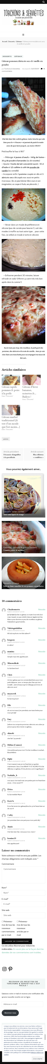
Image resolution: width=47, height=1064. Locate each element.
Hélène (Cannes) (14, 745)
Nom (4, 887)
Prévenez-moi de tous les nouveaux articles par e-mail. (23, 928)
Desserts (7, 56)
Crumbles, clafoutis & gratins (16, 547)
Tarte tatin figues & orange (13, 514)
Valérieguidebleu (14, 628)
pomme (5, 439)
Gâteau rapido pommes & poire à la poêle (11, 390)
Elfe (9, 705)
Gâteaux (18, 56)
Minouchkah (13, 663)
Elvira (10, 789)
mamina (10, 651)
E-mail (5, 899)
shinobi (10, 733)
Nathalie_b (12, 775)
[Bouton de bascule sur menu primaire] (23, 35)
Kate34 (10, 801)
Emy (9, 719)
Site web (5, 910)
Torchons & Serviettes (12, 69)
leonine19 (11, 838)
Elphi (9, 759)
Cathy (10, 815)
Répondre (41, 609)
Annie (10, 826)
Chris (9, 674)
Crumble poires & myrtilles (13, 550)
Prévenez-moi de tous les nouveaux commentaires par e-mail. (8, 928)
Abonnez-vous (10, 1013)
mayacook (11, 693)
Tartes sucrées (18, 511)
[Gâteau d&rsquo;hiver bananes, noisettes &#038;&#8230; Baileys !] (31, 380)
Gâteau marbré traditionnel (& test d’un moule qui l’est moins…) (11, 422)
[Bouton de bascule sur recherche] (44, 2)
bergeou (11, 640)
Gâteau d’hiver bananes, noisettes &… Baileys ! (30, 391)
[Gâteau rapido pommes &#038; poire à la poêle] (11, 380)
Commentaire (8, 864)
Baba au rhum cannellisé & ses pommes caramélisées (23, 586)
